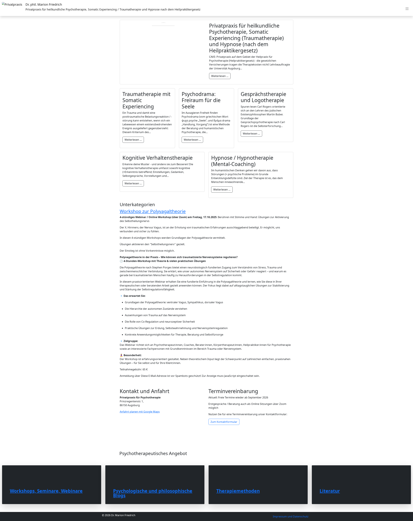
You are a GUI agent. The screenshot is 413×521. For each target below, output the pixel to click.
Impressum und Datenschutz (290, 516)
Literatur (330, 490)
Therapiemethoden (238, 490)
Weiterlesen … (219, 76)
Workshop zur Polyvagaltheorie (153, 211)
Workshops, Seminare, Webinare (46, 490)
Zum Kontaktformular (224, 422)
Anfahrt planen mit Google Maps (140, 411)
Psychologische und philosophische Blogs (152, 493)
